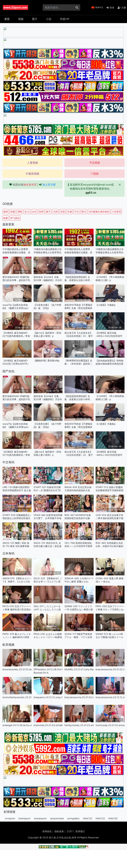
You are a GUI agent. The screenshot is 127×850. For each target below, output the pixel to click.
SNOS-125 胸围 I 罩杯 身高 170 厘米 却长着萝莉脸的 (15, 545)
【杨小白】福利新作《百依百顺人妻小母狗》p (47, 334)
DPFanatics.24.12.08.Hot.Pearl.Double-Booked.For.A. (48, 671)
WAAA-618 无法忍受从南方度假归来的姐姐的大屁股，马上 (77, 489)
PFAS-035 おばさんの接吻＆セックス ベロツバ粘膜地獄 (48, 636)
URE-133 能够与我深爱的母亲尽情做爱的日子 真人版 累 (16, 489)
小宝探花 (116, 211)
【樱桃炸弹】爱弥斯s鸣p (47, 360)
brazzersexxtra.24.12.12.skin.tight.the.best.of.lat (110, 697)
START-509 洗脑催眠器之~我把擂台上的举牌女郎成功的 (16, 517)
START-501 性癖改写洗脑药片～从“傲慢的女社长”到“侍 (47, 489)
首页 (7, 19)
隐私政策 (59, 831)
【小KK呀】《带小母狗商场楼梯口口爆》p (110, 279)
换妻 (5, 218)
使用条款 (47, 831)
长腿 (69, 211)
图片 (34, 19)
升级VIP (64, 19)
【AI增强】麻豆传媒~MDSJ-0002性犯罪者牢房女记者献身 (109, 334)
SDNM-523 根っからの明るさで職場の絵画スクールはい (109, 636)
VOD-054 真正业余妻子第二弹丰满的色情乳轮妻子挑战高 (109, 517)
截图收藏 (25, 184)
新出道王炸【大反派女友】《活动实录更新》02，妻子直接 (78, 334)
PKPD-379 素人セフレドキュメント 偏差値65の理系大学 (16, 636)
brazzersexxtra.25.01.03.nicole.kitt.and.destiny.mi (79, 697)
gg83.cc (90, 192)
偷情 (5, 211)
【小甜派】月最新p (106, 304)
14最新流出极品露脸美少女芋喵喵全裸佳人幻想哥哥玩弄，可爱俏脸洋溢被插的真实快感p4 (48, 251)
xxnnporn (10, 818)
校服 (12, 211)
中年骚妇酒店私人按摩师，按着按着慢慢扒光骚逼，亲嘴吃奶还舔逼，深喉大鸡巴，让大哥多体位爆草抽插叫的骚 (16, 251)
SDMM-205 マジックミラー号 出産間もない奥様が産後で (78, 608)
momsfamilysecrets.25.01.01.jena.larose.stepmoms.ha (17, 697)
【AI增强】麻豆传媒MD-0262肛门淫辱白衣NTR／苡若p (15, 362)
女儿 (27, 211)
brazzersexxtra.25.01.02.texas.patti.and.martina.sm (110, 669)
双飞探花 (15, 218)
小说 (48, 19)
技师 (41, 211)
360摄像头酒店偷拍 (99, 211)
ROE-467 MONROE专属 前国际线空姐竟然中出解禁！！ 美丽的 (77, 517)
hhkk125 (113, 818)
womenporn (40, 818)
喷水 (84, 211)
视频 (20, 19)
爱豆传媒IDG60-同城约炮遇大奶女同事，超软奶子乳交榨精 (16, 279)
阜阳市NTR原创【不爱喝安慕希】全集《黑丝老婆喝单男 (78, 306)
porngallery (73, 818)
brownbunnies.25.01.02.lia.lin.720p (17, 669)
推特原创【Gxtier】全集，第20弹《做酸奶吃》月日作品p (48, 279)
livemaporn (24, 818)
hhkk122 (87, 818)
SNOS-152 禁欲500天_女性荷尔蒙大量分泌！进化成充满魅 (47, 545)
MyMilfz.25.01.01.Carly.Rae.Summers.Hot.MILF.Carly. (79, 669)
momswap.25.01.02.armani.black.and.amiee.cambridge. (110, 725)
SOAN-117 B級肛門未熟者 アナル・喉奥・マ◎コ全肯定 (78, 636)
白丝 (34, 211)
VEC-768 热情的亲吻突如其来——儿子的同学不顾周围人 (78, 545)
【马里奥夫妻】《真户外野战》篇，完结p (47, 306)
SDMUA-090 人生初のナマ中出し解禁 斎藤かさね (78, 580)
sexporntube (57, 818)
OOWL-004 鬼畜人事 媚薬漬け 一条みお (110, 580)
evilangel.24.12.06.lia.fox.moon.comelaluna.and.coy (17, 725)
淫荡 (62, 211)
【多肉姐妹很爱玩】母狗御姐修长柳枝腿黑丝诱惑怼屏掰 (109, 362)
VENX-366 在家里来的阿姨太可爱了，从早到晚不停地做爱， (48, 517)
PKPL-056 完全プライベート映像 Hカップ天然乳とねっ (110, 608)
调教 (20, 211)
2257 (70, 831)
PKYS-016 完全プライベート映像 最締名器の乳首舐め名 (16, 608)
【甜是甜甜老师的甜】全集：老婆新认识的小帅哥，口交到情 (78, 279)
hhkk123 (100, 818)
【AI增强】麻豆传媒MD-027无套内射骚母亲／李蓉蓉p (16, 334)
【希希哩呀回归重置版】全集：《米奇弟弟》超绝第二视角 (78, 362)
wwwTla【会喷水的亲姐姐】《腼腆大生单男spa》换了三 (16, 306)
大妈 (55, 211)
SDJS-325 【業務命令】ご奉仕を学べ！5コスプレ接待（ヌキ (48, 580)
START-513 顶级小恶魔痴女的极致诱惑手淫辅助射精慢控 (109, 489)
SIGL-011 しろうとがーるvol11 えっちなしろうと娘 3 (47, 608)
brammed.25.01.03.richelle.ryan (48, 725)
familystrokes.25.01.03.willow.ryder (79, 725)
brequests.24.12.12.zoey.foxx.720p (48, 697)
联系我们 (80, 831)
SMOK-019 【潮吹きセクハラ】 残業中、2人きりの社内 (16, 580)
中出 (76, 211)
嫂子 (48, 211)
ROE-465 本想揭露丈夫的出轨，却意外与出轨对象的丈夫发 (109, 545)
